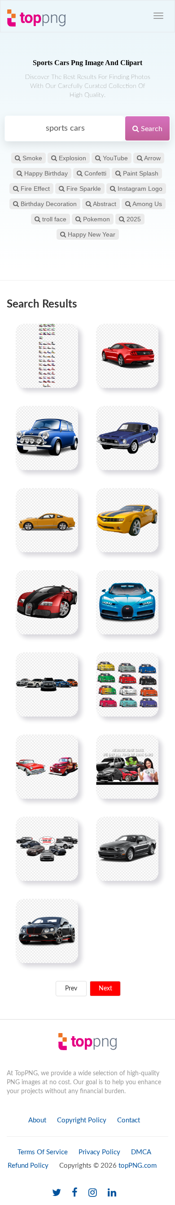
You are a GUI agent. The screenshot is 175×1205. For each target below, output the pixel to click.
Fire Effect (34, 188)
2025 (133, 219)
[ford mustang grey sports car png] (127, 848)
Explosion (71, 158)
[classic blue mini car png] (47, 438)
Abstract (104, 203)
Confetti (94, 173)
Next (105, 988)
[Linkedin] (112, 1193)
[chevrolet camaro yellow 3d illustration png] (127, 520)
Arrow (152, 158)
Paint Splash (139, 173)
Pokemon (95, 219)
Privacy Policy (99, 1152)
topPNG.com (137, 1165)
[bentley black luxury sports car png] (47, 931)
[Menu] (158, 16)
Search (150, 128)
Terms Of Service (43, 1152)
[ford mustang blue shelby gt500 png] (127, 438)
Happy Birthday (45, 173)
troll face (53, 219)
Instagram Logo (139, 188)
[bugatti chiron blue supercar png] (127, 602)
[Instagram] (92, 1193)
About (37, 1120)
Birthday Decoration (48, 203)
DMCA (141, 1152)
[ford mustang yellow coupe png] (47, 520)
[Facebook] (75, 1193)
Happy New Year (90, 234)
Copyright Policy (81, 1120)
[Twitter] (56, 1193)
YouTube (114, 158)
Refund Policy (28, 1165)
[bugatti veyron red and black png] (47, 602)
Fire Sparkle (83, 188)
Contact (128, 1120)
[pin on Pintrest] (66, 335)
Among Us (146, 203)
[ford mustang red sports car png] (127, 355)
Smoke (31, 158)
